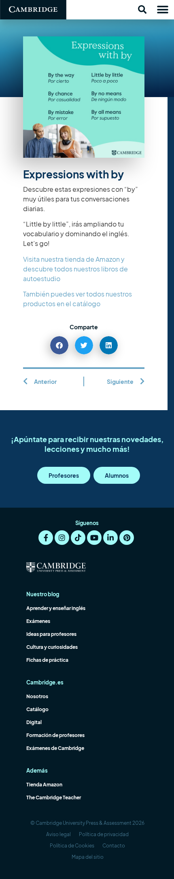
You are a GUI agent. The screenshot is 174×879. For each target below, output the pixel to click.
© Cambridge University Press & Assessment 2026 (87, 823)
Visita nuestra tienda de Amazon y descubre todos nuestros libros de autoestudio (75, 269)
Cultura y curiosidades (52, 647)
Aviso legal (58, 834)
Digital (34, 722)
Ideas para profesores (51, 634)
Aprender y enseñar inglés (55, 608)
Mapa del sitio (88, 857)
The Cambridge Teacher (53, 797)
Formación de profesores (55, 735)
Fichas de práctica (47, 660)
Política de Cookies (72, 846)
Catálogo (37, 709)
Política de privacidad (104, 834)
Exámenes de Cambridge (55, 748)
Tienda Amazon (44, 785)
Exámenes (38, 621)
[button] (142, 9)
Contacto (113, 846)
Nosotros (37, 696)
